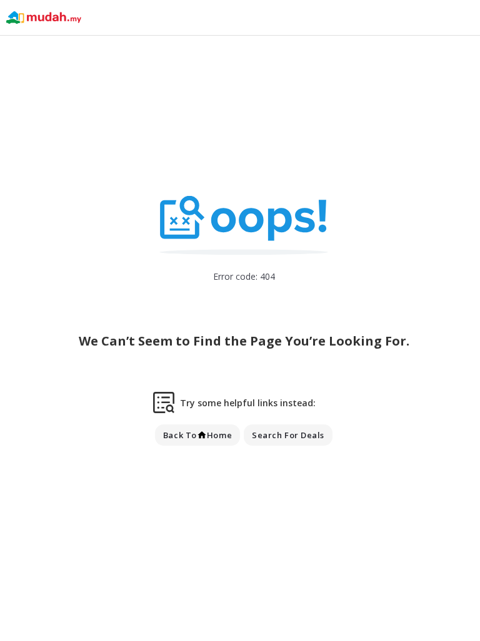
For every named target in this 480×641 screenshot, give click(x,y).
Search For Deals (288, 435)
